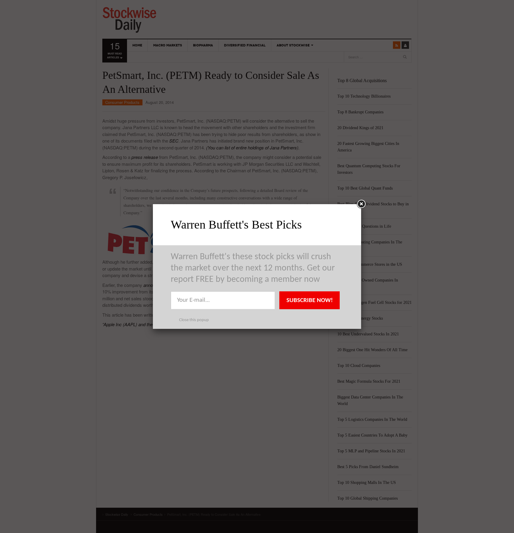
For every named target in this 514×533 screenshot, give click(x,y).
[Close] (361, 204)
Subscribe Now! (309, 300)
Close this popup (194, 320)
